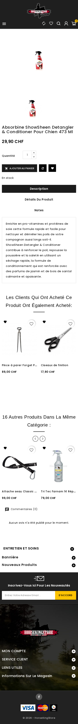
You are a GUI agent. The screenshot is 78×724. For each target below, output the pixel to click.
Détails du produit (39, 199)
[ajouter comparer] (43, 168)
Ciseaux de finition (54, 365)
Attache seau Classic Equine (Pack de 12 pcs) (36, 491)
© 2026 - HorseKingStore (39, 718)
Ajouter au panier (19, 168)
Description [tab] (39, 189)
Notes (39, 210)
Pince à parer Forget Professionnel (27, 365)
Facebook (39, 697)
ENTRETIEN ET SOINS (21, 548)
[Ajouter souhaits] (52, 168)
